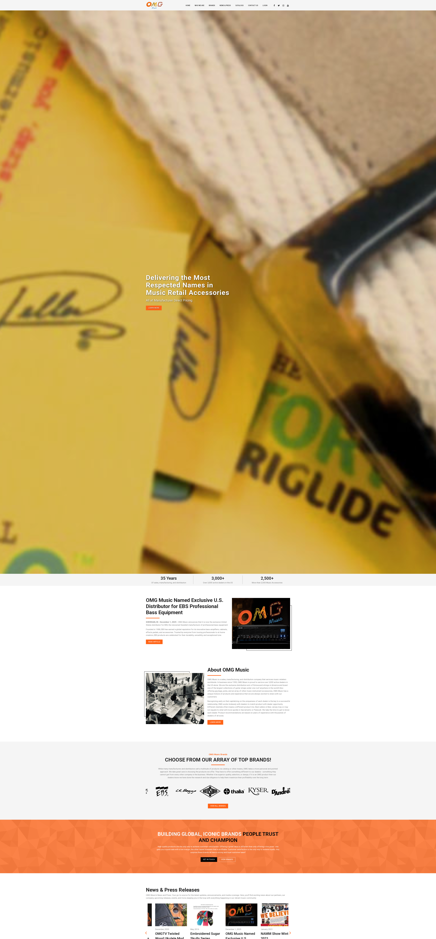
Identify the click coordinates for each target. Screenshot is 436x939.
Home (188, 5)
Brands (212, 5)
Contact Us (253, 5)
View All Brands (218, 806)
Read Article (154, 642)
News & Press (225, 5)
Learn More (153, 308)
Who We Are (199, 5)
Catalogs (239, 5)
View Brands (227, 859)
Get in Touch (209, 859)
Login (265, 5)
